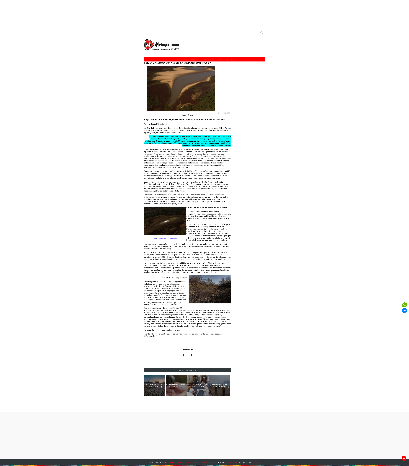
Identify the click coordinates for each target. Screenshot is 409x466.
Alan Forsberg (176, 149)
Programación (181, 59)
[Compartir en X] (183, 355)
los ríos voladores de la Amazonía (186, 156)
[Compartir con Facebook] (191, 355)
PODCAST (220, 59)
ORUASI (256, 462)
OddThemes (232, 462)
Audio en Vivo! (208, 59)
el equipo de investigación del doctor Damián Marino (162, 285)
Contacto (230, 59)
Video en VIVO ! (195, 59)
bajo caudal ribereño (167, 304)
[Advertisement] (204, 15)
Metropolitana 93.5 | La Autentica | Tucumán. (187, 462)
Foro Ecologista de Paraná (168, 330)
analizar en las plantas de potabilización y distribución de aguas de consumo (165, 294)
